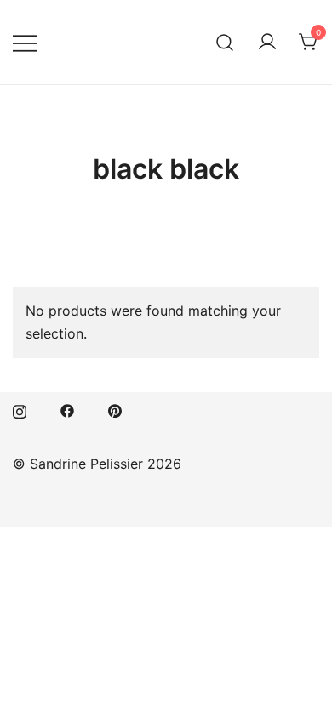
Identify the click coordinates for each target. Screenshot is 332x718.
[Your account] (267, 42)
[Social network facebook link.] (67, 409)
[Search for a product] (225, 42)
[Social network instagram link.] (19, 409)
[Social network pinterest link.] (115, 409)
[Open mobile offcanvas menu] (25, 42)
